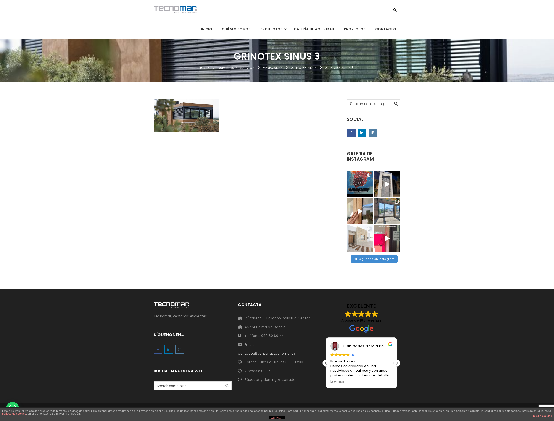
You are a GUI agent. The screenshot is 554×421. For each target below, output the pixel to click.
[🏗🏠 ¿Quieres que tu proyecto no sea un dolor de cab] (387, 211)
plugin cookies (542, 416)
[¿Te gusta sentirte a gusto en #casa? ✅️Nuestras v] (360, 211)
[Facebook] (351, 133)
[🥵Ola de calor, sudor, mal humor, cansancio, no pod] (360, 184)
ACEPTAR (277, 418)
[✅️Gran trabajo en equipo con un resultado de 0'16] (360, 238)
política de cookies (14, 413)
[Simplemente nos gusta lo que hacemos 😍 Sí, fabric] (387, 184)
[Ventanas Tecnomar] (175, 9)
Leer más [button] (337, 382)
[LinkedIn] (362, 133)
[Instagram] (373, 133)
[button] (397, 363)
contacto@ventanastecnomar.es (267, 353)
